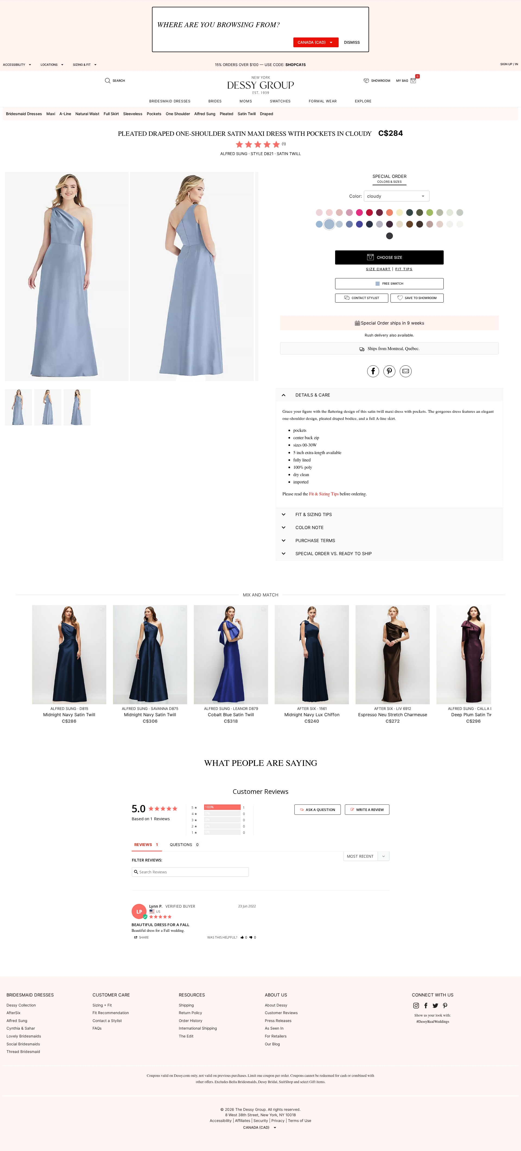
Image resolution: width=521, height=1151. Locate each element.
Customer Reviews (281, 1013)
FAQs (97, 1028)
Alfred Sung (17, 1020)
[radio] (239, 144)
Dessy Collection (21, 1005)
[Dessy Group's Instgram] (418, 1005)
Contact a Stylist (107, 1020)
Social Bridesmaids (23, 1044)
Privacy (278, 1120)
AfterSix (13, 1013)
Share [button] (143, 937)
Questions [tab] (181, 844)
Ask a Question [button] (320, 809)
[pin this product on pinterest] (389, 371)
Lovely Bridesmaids (24, 1036)
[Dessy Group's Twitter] (438, 1005)
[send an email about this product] (406, 371)
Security (260, 1120)
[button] (67, 277)
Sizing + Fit (102, 1005)
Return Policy (190, 1013)
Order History (190, 1020)
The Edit (186, 1036)
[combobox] (392, 196)
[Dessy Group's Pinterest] (447, 1005)
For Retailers (276, 1036)
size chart (378, 269)
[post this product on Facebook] (373, 371)
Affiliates (242, 1120)
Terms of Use (299, 1120)
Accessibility (221, 1120)
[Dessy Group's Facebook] (428, 1005)
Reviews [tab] (143, 844)
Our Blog (272, 1044)
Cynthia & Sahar (21, 1028)
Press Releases (278, 1020)
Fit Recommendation (111, 1013)
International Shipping (198, 1028)
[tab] (389, 178)
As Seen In (274, 1028)
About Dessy (276, 1005)
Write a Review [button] (370, 809)
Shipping (186, 1005)
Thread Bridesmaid (23, 1051)
